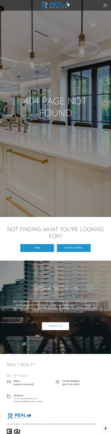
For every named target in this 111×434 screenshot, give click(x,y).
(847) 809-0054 (71, 384)
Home (37, 248)
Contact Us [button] (55, 326)
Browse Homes (74, 248)
